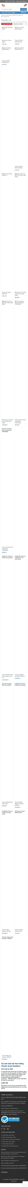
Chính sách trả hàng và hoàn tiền (11, 1139)
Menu (24, 12)
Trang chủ (3, 15)
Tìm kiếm (23, 9)
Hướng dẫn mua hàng (8, 1135)
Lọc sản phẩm (7, 24)
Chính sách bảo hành (8, 1143)
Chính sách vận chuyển (8, 1141)
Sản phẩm (9, 15)
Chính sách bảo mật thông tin (10, 1146)
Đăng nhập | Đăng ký (21, 1)
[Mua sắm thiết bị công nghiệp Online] (3, 5)
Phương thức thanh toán (9, 1137)
